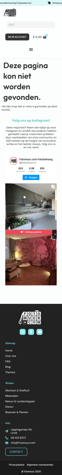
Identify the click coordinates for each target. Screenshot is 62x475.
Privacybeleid (16, 464)
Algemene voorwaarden (40, 464)
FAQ (7, 361)
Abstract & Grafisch (17, 390)
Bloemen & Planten (16, 412)
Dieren (9, 406)
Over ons (10, 356)
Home (8, 350)
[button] (31, 49)
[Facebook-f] (31, 332)
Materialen (11, 396)
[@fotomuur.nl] (13, 161)
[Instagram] (23, 332)
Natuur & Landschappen (20, 401)
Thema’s (10, 372)
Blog (8, 367)
